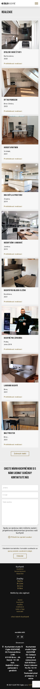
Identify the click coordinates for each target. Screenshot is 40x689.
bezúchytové (20, 571)
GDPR (30, 685)
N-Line (20, 583)
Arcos (20, 586)
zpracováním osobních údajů (20, 551)
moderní (20, 569)
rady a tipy (20, 609)
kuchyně (19, 602)
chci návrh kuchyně (20, 617)
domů (20, 600)
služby (20, 605)
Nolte (20, 581)
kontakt (20, 611)
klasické (20, 574)
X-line (20, 588)
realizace (20, 607)
